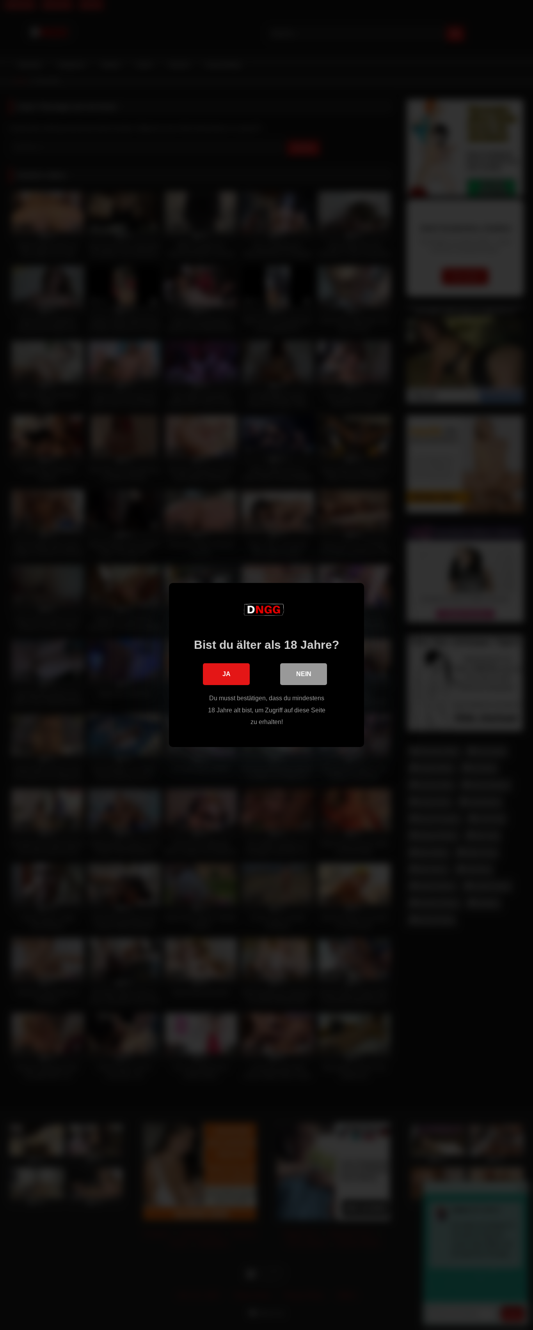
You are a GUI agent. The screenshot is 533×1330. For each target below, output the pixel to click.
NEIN (303, 674)
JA (226, 674)
